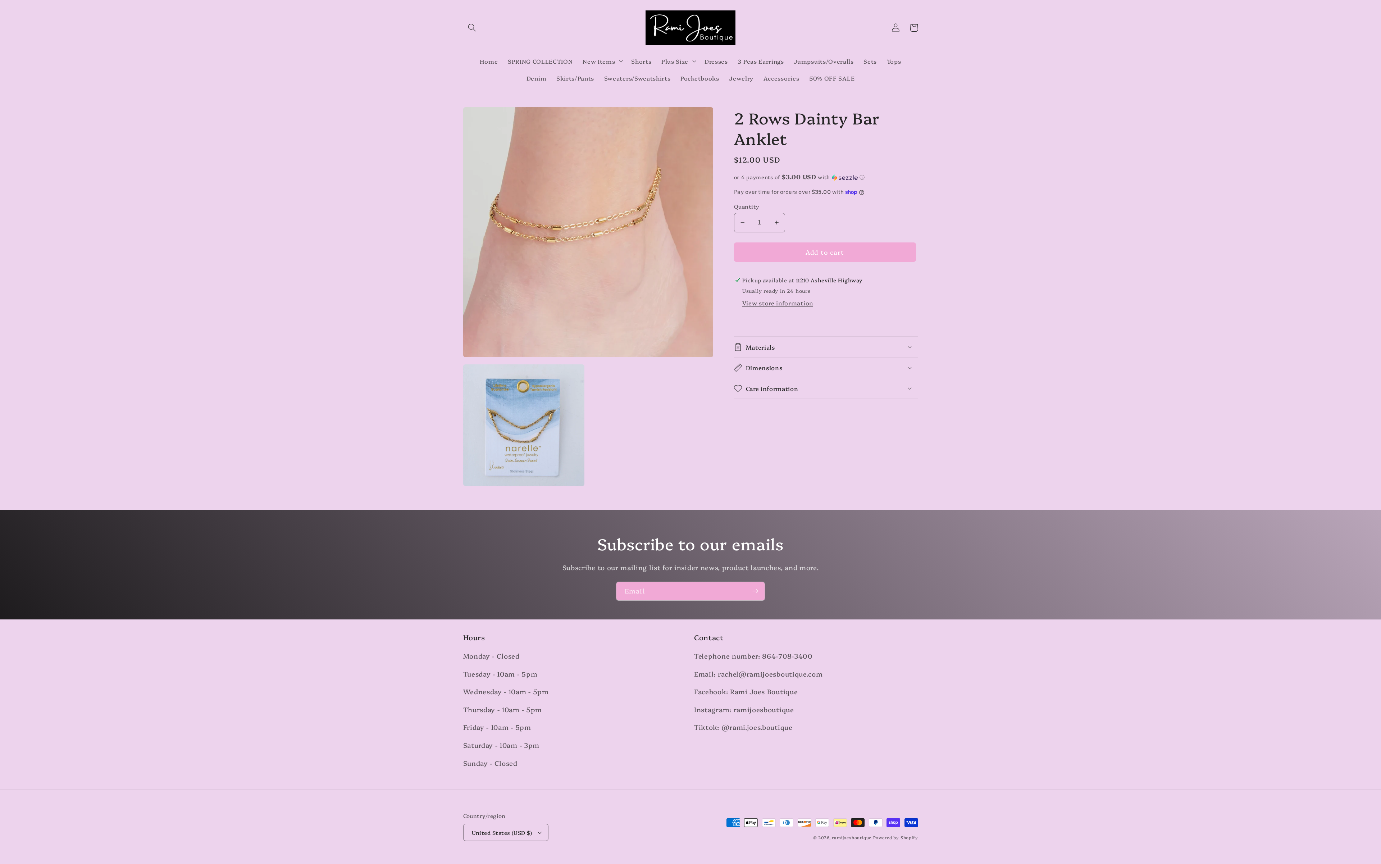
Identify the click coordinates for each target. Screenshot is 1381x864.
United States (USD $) (502, 832)
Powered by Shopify (895, 837)
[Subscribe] (755, 591)
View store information (777, 303)
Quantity (747, 206)
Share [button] (751, 321)
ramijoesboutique (851, 837)
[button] (472, 28)
